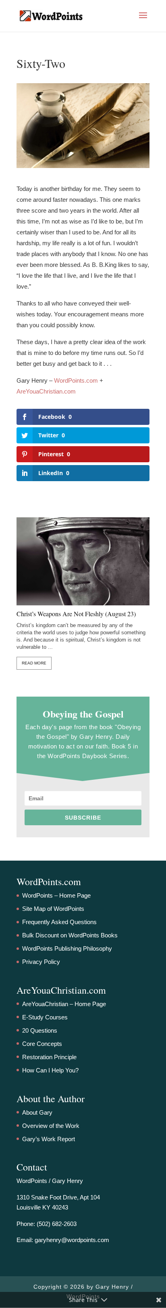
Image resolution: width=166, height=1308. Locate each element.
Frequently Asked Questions (59, 921)
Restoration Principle (49, 1057)
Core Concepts (42, 1043)
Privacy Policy (41, 961)
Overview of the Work (50, 1125)
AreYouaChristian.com (46, 391)
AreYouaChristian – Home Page (64, 1003)
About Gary (37, 1112)
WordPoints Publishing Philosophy (67, 948)
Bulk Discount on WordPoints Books (70, 935)
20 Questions (39, 1030)
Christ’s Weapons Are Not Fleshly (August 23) (76, 614)
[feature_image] (83, 560)
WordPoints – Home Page (56, 895)
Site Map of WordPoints (53, 908)
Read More (34, 663)
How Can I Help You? (50, 1070)
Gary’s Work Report (48, 1139)
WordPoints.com (76, 380)
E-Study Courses (45, 1017)
